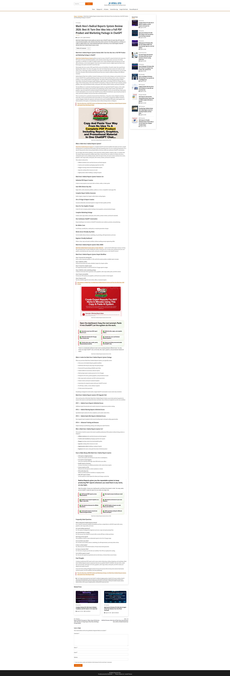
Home (93, 9)
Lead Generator (143, 52)
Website (76, 657)
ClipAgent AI (99, 9)
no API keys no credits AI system (113, 580)
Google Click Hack (123, 9)
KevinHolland (87, 37)
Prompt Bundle (142, 94)
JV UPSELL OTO (115, 3)
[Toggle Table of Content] (88, 48)
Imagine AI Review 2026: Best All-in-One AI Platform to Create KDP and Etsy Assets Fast (146, 88)
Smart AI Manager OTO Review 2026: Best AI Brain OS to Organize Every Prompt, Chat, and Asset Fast (146, 68)
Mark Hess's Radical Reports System (110, 579)
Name (76, 647)
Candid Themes (128, 674)
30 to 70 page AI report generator (83, 578)
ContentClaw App (114, 9)
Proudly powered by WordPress (105, 674)
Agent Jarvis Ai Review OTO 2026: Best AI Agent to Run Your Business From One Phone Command (115, 608)
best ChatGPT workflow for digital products (99, 578)
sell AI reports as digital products (88, 582)
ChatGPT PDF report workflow (114, 578)
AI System (106, 9)
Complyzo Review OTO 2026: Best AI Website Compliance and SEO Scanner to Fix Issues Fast (86, 608)
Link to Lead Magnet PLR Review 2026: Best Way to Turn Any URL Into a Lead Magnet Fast (146, 78)
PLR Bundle (142, 74)
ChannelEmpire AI (133, 9)
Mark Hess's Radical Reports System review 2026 (97, 580)
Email (76, 652)
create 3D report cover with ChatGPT (95, 579)
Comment (76, 633)
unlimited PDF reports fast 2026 (102, 582)
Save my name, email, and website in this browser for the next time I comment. (93, 662)
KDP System (142, 84)
